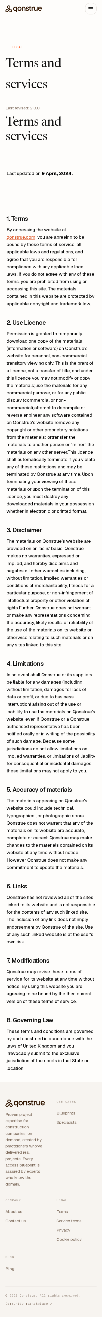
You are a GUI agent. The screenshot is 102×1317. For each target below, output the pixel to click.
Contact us (15, 1220)
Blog (9, 1268)
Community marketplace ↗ (28, 1304)
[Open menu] (91, 8)
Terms (62, 1211)
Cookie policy (69, 1239)
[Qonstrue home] (23, 8)
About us (13, 1211)
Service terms (69, 1220)
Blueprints (66, 1113)
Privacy (63, 1230)
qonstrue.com (21, 237)
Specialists (67, 1122)
